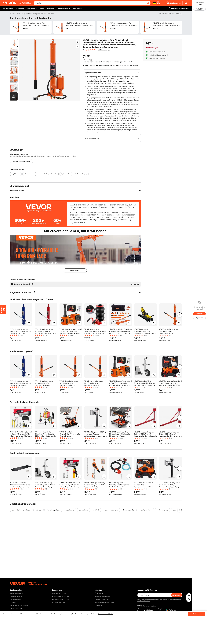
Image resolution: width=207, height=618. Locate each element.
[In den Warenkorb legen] (29, 323)
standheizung (83, 510)
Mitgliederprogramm (59, 593)
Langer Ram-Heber (49, 14)
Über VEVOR (99, 593)
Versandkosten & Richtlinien (19, 605)
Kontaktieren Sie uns (16, 593)
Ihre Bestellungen (15, 599)
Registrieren (199, 318)
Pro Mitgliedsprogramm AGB (104, 602)
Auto (18, 14)
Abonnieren (176, 595)
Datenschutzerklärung (102, 599)
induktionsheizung (146, 510)
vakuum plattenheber (111, 510)
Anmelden (199, 313)
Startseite (12, 14)
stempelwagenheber (53, 510)
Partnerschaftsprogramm (60, 599)
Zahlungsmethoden (16, 608)
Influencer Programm (59, 602)
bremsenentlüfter (128, 510)
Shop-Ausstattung (27, 14)
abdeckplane (69, 510)
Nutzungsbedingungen (102, 596)
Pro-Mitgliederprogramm (60, 596)
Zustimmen (196, 614)
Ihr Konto (13, 602)
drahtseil (96, 510)
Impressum (98, 605)
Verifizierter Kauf (65, 174)
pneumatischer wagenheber (21, 510)
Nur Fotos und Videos (81, 174)
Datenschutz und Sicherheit (105, 614)
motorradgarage (162, 510)
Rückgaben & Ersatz (16, 596)
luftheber (38, 510)
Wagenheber (38, 14)
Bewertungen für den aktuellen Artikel (47, 174)
